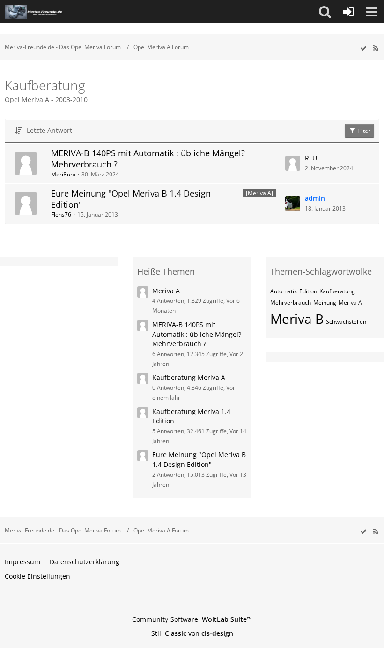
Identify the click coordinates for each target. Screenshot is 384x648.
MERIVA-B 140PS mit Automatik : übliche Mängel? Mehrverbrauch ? (148, 158)
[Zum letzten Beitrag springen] (292, 163)
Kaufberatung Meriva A (188, 377)
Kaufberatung (337, 291)
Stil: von (192, 633)
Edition (308, 291)
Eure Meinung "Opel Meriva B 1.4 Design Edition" (131, 199)
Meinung (324, 302)
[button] (325, 11)
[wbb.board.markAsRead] (363, 48)
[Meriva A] (259, 193)
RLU (311, 157)
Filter (363, 131)
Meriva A (166, 290)
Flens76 (61, 214)
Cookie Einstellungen (37, 576)
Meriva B (297, 319)
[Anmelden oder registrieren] (348, 11)
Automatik (283, 291)
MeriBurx (63, 174)
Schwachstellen (346, 322)
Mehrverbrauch (290, 302)
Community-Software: (192, 619)
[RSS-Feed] (375, 48)
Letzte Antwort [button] (49, 130)
